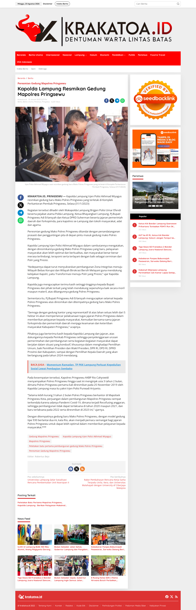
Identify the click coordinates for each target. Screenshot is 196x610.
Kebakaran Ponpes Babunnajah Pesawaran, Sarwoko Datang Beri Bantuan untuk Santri (107, 548)
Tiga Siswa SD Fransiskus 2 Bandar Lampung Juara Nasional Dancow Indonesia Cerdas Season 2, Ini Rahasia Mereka (34, 579)
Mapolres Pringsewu (39, 441)
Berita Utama (28, 102)
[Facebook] (70, 468)
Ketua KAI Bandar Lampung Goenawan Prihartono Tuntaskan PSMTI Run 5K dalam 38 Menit (158, 225)
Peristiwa (37, 102)
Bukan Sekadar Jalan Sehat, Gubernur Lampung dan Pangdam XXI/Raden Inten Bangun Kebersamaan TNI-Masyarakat (70, 548)
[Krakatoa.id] (98, 29)
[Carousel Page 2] (153, 206)
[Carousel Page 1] (149, 206)
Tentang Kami (44, 605)
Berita (20, 102)
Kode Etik (81, 605)
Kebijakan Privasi (158, 605)
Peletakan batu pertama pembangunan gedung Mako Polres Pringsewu (65, 446)
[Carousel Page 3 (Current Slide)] (157, 206)
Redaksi (69, 605)
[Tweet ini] (111, 100)
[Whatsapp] (122, 100)
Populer (143, 216)
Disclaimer (94, 605)
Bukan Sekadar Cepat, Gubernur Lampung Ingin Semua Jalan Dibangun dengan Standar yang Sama (70, 579)
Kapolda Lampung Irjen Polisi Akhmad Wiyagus (87, 436)
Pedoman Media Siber (135, 605)
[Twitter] (76, 468)
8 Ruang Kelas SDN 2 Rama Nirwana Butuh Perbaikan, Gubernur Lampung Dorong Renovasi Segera (104, 579)
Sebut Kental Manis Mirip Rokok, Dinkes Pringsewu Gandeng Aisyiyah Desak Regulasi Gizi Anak (155, 200)
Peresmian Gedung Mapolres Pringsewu (42, 83)
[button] (178, 3)
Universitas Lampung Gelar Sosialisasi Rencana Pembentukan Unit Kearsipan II (48, 480)
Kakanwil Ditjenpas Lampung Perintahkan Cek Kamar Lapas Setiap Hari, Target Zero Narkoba (157, 271)
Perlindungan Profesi (112, 605)
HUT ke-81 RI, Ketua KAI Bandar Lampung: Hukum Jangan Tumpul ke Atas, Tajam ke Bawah (156, 236)
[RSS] (82, 468)
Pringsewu (46, 102)
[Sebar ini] (106, 100)
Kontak (58, 605)
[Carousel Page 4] (160, 206)
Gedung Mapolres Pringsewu (44, 436)
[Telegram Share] (117, 100)
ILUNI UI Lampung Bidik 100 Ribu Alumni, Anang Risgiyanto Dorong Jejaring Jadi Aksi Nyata (34, 548)
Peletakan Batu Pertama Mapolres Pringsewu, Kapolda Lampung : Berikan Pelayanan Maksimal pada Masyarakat (41, 504)
